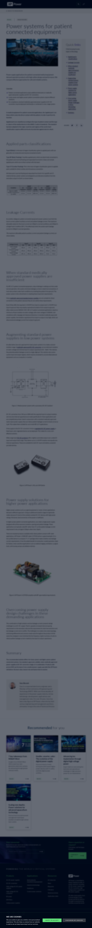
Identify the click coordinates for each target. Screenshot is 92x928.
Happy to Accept (52, 920)
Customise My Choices (74, 920)
